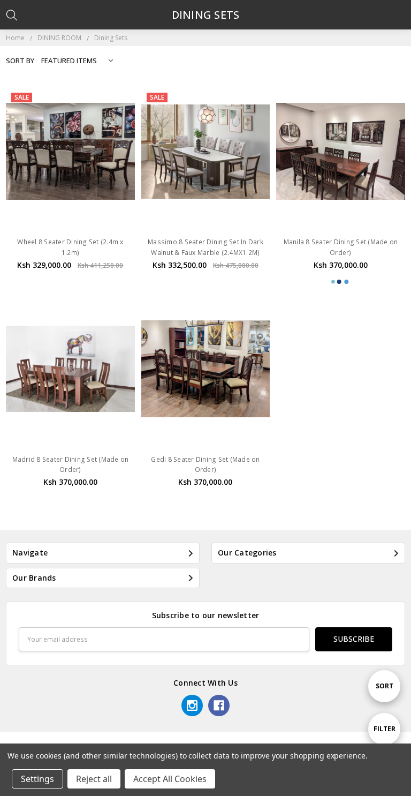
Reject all (94, 779)
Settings (37, 779)
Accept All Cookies (170, 779)
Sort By (20, 60)
